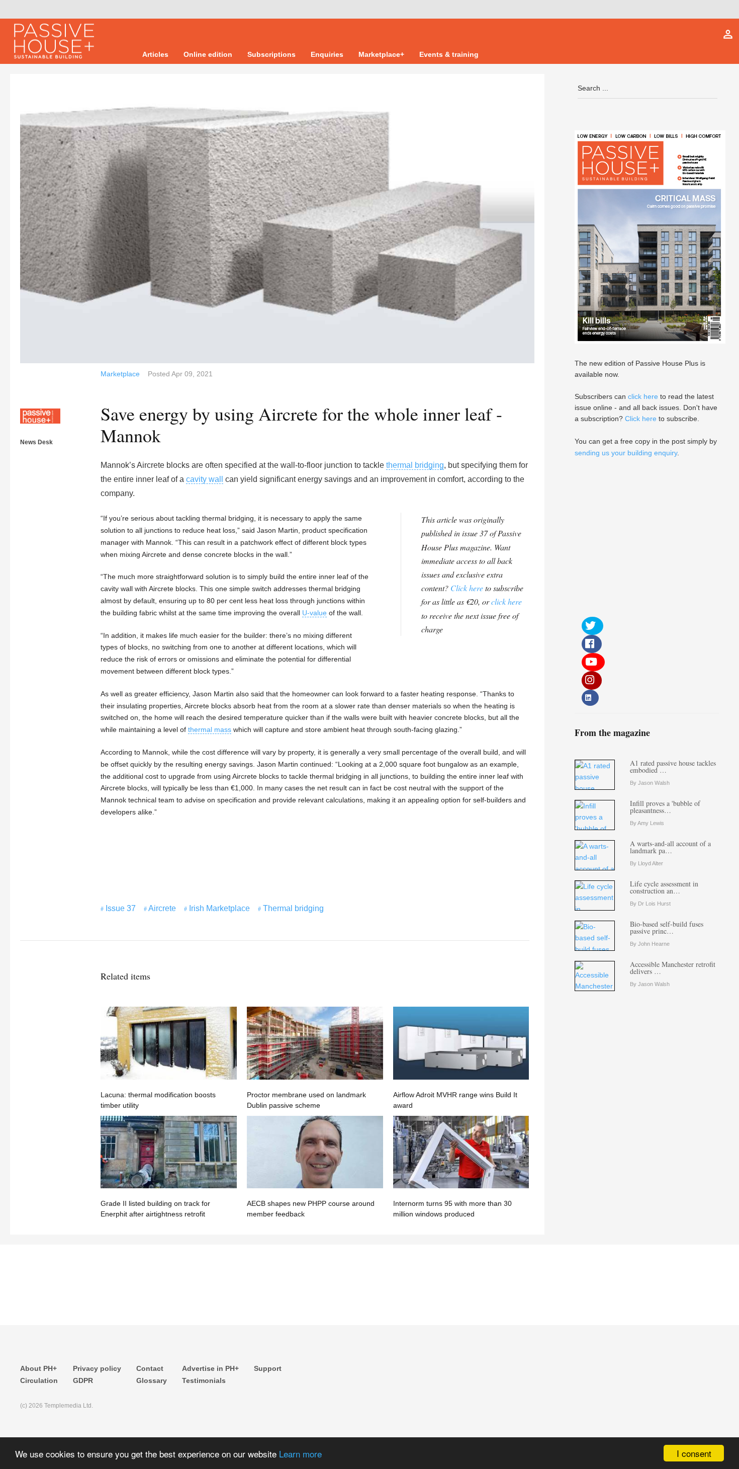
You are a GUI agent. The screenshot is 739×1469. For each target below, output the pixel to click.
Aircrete (162, 908)
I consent (694, 1453)
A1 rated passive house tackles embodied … (673, 766)
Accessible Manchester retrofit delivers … (672, 967)
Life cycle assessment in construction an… (664, 887)
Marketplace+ (381, 54)
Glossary (151, 1380)
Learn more (300, 1453)
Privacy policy (97, 1368)
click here (506, 601)
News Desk (36, 442)
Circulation (39, 1380)
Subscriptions (271, 54)
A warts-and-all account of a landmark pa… (670, 847)
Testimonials (204, 1380)
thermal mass (209, 729)
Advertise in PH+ (210, 1368)
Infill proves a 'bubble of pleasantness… (665, 806)
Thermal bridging (293, 908)
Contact (149, 1368)
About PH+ (38, 1368)
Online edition (207, 54)
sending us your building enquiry (626, 453)
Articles (155, 54)
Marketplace (120, 374)
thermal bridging (415, 465)
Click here (466, 588)
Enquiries (327, 54)
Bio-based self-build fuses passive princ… (666, 927)
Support (268, 1368)
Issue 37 (121, 908)
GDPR (83, 1380)
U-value (314, 613)
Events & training (449, 54)
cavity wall (204, 479)
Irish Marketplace (219, 908)
